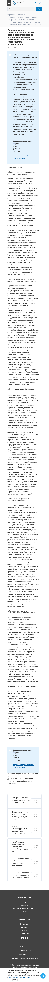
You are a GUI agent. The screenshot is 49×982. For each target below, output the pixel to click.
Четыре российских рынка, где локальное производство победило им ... (21, 801)
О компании (24, 924)
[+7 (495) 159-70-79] (30, 3)
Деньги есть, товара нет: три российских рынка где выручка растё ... (20, 815)
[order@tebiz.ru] (34, 3)
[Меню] (9, 3)
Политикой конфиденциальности (21, 977)
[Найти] (39, 9)
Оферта (24, 911)
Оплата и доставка (24, 902)
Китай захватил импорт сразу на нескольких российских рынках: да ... (20, 847)
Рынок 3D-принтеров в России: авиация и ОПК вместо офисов (20, 875)
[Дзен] (26, 938)
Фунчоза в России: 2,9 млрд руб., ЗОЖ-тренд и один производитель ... (19, 829)
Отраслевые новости (16, 15)
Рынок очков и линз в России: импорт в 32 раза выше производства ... (20, 862)
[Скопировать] (30, 954)
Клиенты (24, 905)
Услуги (24, 930)
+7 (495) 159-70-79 (24, 951)
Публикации (24, 934)
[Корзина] (39, 3)
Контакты (24, 927)
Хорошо (13, 980)
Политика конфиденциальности (25, 908)
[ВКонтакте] (22, 938)
